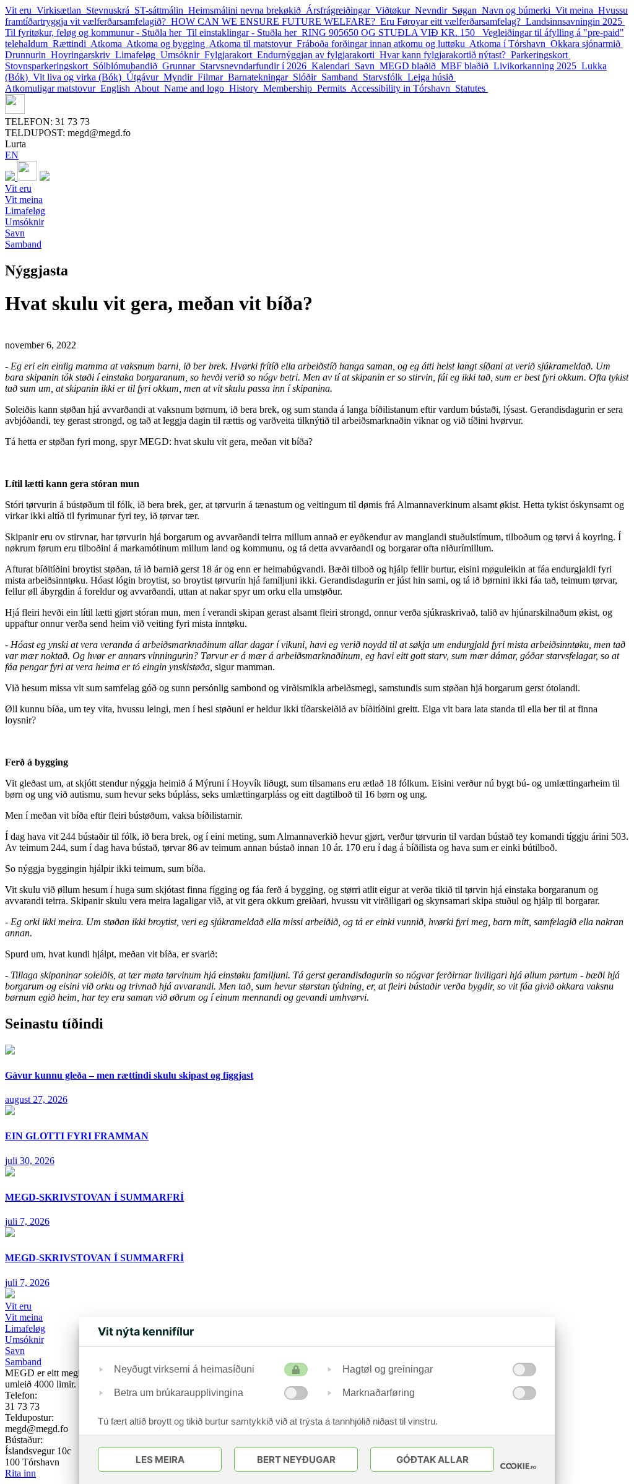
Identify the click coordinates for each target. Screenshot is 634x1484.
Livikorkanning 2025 (537, 66)
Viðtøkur (395, 10)
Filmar (213, 77)
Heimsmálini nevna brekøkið (247, 10)
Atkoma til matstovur (253, 43)
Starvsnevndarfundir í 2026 (255, 66)
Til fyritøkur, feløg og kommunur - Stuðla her (95, 32)
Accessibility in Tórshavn (402, 88)
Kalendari (333, 66)
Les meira (160, 1459)
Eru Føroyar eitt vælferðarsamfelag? (453, 21)
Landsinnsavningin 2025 (575, 21)
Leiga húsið (431, 77)
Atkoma (108, 43)
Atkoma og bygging (167, 43)
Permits (333, 88)
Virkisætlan (61, 10)
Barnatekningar (260, 77)
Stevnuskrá (110, 10)
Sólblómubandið (127, 66)
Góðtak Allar (432, 1459)
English (117, 88)
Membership (290, 88)
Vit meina (576, 10)
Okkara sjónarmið (586, 43)
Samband (342, 77)
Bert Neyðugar (296, 1459)
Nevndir (433, 10)
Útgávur (144, 77)
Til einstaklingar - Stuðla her (244, 32)
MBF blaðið (467, 66)
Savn (367, 66)
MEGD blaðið (410, 66)
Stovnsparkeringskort (49, 66)
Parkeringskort (540, 55)
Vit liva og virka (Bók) (79, 77)
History (246, 88)
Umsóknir (182, 55)
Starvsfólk (385, 77)
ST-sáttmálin (161, 10)
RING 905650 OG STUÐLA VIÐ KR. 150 (392, 32)
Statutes (471, 88)
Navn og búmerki (518, 10)
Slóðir (307, 77)
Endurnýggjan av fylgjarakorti (318, 55)
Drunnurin (28, 55)
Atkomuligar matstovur (52, 88)
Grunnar (181, 66)
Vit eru (21, 10)
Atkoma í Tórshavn (509, 43)
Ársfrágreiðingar (340, 10)
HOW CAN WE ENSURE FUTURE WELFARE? (275, 21)
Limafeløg (137, 55)
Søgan (467, 10)
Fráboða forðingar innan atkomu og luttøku (383, 43)
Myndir (180, 77)
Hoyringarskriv (83, 55)
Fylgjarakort (230, 55)
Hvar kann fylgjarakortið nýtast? (445, 55)
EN (12, 155)
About (149, 88)
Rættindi (71, 43)
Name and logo (196, 88)
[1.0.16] (518, 1466)
